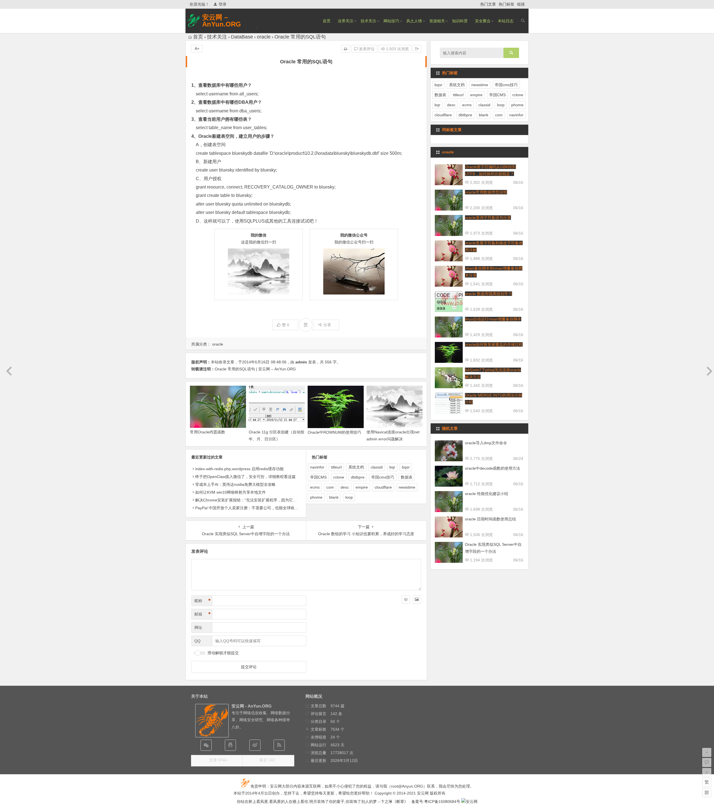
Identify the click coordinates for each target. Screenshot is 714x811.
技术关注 (368, 21)
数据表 (407, 477)
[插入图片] (417, 599)
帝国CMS (318, 477)
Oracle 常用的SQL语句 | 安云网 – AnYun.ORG (255, 369)
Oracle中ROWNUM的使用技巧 (334, 432)
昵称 (202, 601)
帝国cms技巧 (382, 477)
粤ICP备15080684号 (442, 801)
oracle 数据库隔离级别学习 (488, 293)
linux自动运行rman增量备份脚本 (493, 319)
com (330, 487)
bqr (392, 467)
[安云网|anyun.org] (469, 801)
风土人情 (414, 21)
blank (334, 497)
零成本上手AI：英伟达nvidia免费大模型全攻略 (235, 484)
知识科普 (460, 21)
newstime (407, 487)
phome (316, 497)
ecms (315, 487)
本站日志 (505, 21)
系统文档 (356, 467)
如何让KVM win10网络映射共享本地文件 (230, 492)
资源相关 (437, 21)
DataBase (242, 37)
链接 (521, 4)
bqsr (406, 467)
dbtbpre (358, 477)
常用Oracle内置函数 (207, 432)
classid (377, 467)
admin (301, 362)
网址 (198, 627)
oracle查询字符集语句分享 (488, 217)
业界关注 (345, 21)
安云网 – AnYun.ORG (221, 20)
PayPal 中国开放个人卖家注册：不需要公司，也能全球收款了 (248, 508)
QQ (197, 641)
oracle (264, 37)
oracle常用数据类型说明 (486, 192)
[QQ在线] (230, 745)
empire (362, 487)
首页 (327, 21)
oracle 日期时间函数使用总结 (490, 519)
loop (349, 497)
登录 (222, 4)
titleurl (336, 467)
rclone (338, 477)
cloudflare (383, 487)
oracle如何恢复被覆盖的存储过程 (494, 344)
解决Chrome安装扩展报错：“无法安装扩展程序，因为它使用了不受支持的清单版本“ (268, 500)
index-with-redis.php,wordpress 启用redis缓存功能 (239, 469)
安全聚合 (483, 21)
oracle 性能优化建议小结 (486, 493)
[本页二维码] (706, 792)
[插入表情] (406, 599)
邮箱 (202, 614)
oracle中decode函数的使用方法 (492, 468)
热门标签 (506, 4)
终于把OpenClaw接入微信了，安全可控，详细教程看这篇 (245, 476)
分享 (327, 325)
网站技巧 (391, 21)
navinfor (317, 467)
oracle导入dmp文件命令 (486, 443)
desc (345, 487)
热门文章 (488, 4)
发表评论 (366, 49)
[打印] (345, 49)
